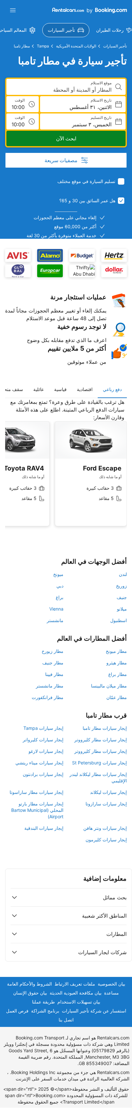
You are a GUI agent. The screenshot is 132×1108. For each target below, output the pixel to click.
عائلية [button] (38, 389)
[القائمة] (13, 10)
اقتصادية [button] (85, 389)
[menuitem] (65, 30)
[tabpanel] (66, 467)
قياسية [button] (60, 389)
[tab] (112, 389)
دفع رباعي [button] (112, 389)
